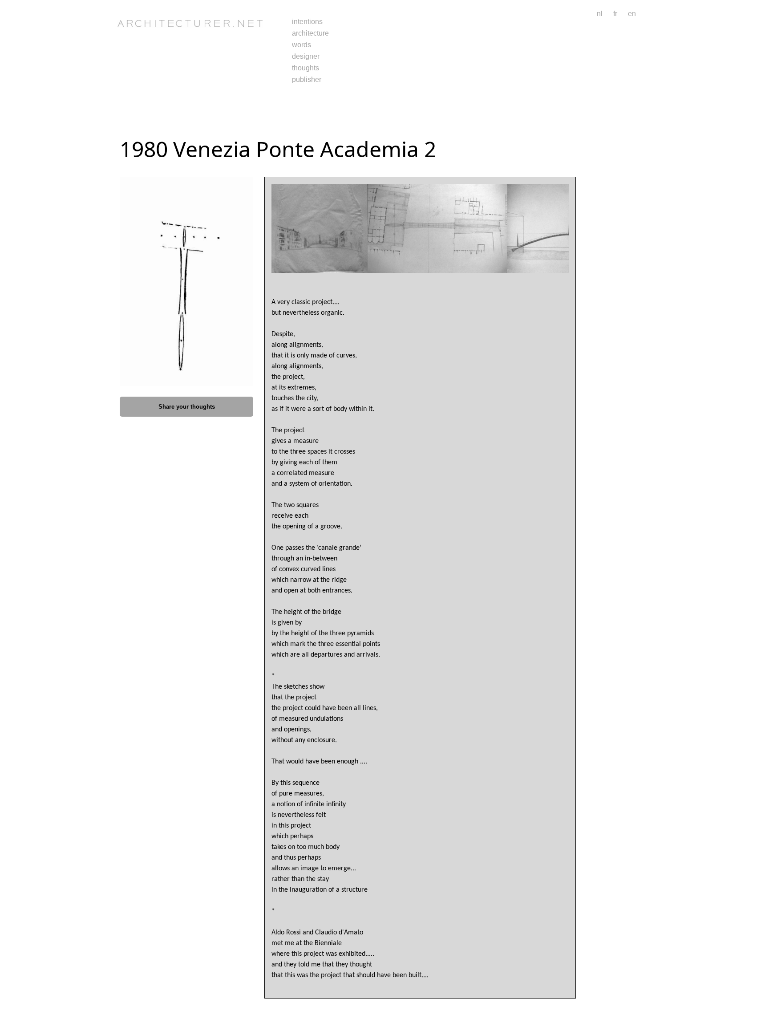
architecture (310, 33)
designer (306, 56)
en (632, 13)
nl (600, 13)
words (301, 45)
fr (615, 13)
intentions (307, 21)
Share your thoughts (186, 406)
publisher (306, 79)
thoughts (305, 68)
